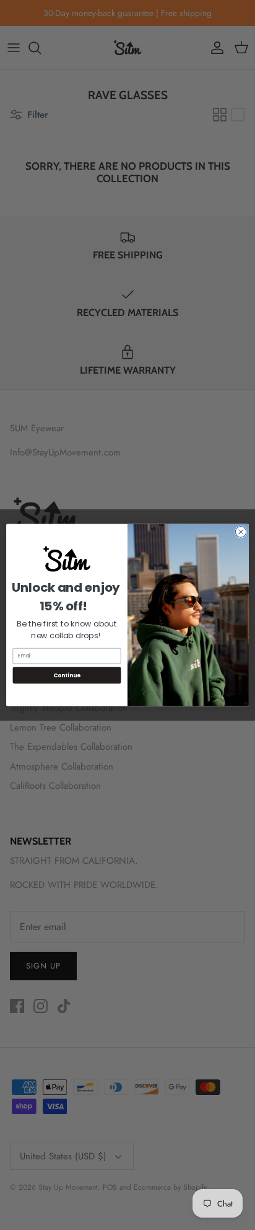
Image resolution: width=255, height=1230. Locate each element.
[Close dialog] (240, 532)
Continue (66, 675)
